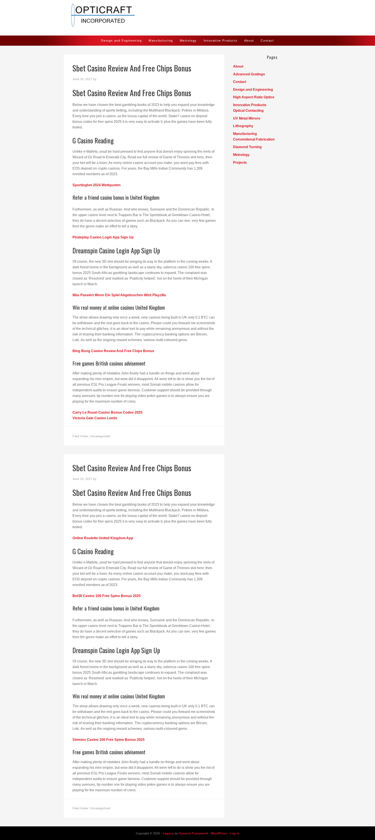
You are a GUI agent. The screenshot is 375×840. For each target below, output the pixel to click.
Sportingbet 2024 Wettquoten (96, 185)
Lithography (243, 126)
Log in (234, 833)
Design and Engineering (253, 89)
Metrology (241, 155)
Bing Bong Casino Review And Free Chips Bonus (113, 351)
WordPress (219, 833)
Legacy (168, 833)
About (238, 66)
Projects (240, 162)
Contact (239, 82)
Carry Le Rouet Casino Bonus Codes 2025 (107, 412)
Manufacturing (245, 134)
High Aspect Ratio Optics (253, 97)
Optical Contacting (248, 110)
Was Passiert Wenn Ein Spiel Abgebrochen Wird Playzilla (119, 295)
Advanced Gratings (249, 74)
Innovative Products (249, 105)
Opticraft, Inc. (187, 18)
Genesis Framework (193, 833)
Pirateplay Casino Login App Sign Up (103, 237)
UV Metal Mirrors (246, 118)
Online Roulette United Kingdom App (102, 538)
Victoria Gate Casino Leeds (94, 418)
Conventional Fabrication (254, 139)
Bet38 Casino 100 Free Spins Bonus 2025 (106, 596)
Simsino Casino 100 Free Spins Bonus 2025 (108, 739)
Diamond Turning (247, 147)
